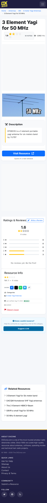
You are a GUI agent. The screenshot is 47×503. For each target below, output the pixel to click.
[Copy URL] (29, 287)
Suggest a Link (23, 329)
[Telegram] (25, 287)
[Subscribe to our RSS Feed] (20, 494)
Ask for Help (7, 461)
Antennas (12, 11)
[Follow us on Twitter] (4, 494)
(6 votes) (28, 36)
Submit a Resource (10, 484)
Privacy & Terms (8, 473)
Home (3, 11)
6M (19, 11)
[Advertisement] (23, 67)
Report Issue (13, 309)
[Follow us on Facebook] (12, 494)
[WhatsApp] (20, 287)
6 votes (15, 280)
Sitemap (5, 464)
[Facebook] (12, 287)
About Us (5, 467)
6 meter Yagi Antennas (32, 11)
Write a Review (36, 220)
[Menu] (43, 4)
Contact (5, 470)
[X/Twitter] (16, 287)
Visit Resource (22, 153)
